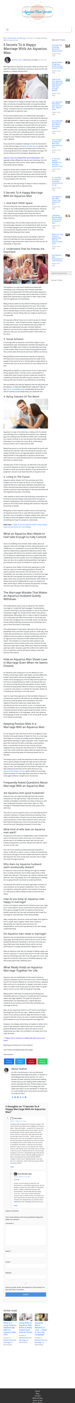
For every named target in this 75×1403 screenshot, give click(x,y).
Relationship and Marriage (16, 38)
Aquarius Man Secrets (30, 146)
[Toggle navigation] (7, 30)
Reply (12, 1167)
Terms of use (37, 1400)
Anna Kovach (18, 60)
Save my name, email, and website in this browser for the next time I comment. (25, 1288)
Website (8, 1273)
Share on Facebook (9, 1061)
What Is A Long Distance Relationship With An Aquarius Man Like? (10, 1329)
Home (37, 1391)
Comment (9, 1223)
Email (8, 1262)
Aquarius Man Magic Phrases (14, 771)
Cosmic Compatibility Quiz (15, 389)
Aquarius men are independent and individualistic (22, 158)
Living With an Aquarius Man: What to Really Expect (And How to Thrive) (25, 1328)
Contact (37, 1396)
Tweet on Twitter (20, 1061)
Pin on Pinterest (31, 1061)
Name (8, 1251)
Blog (5, 38)
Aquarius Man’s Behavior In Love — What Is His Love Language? (41, 1329)
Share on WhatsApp (42, 1061)
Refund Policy (38, 1398)
